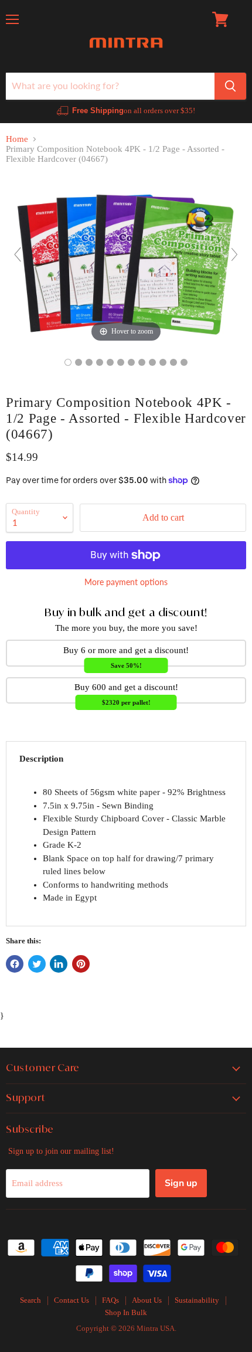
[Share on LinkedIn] (58, 964)
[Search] (230, 86)
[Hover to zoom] (126, 259)
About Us (147, 1300)
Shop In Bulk (126, 1312)
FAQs (110, 1300)
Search (30, 1300)
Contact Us (71, 1300)
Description (41, 758)
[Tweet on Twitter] (37, 964)
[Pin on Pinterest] (81, 964)
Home (17, 139)
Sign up (181, 1183)
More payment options (126, 582)
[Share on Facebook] (14, 964)
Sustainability (197, 1300)
